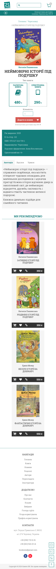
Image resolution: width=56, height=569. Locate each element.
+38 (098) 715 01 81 (28, 540)
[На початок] (51, 564)
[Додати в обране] (38, 120)
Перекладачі (28, 479)
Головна (28, 459)
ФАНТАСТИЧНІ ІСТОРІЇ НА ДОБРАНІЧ (28, 424)
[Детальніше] (26, 270)
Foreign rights (28, 510)
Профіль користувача (28, 518)
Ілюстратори (28, 483)
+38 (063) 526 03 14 (28, 544)
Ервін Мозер (28, 365)
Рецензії (28, 471)
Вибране (28, 506)
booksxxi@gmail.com (28, 550)
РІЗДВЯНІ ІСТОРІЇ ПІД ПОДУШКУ (28, 315)
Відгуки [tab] (20, 162)
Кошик (28, 502)
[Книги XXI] (7, 5)
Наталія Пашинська (28, 67)
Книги (28, 463)
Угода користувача (28, 514)
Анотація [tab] (8, 162)
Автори (28, 475)
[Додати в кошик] (15, 270)
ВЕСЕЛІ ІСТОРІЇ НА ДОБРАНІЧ (28, 370)
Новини (28, 467)
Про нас (28, 495)
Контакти (28, 499)
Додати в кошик (25, 120)
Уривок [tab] (31, 162)
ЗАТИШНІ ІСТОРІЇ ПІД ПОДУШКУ (28, 261)
